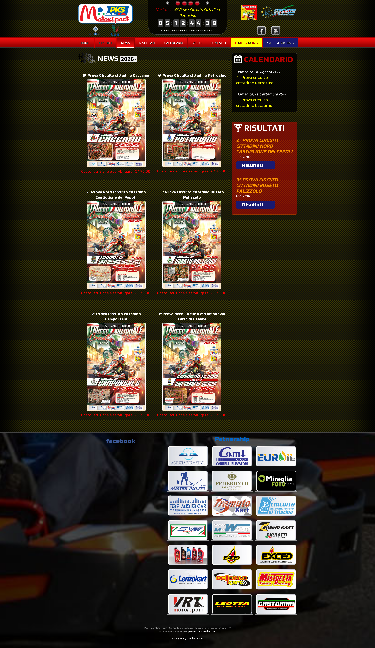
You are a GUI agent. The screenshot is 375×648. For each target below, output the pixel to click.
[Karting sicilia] (249, 19)
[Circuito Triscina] (276, 19)
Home (85, 43)
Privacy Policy (179, 638)
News (125, 43)
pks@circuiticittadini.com (202, 631)
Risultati (147, 43)
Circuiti (105, 43)
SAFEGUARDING (280, 43)
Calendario (173, 43)
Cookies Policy (196, 638)
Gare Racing (246, 43)
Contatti (218, 43)
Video (197, 43)
